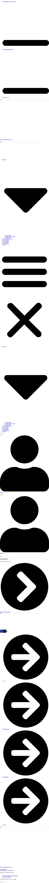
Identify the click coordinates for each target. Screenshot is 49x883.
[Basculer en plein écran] (1, 881)
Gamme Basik (8, 235)
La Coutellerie (5, 242)
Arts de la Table (6, 241)
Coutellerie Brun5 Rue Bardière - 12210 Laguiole (6, 870)
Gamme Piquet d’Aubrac (10, 236)
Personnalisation (6, 243)
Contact (4, 244)
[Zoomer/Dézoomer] (0, 881)
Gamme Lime (8, 237)
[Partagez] (3, 881)
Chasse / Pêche (6, 240)
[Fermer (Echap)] (4, 881)
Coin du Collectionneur (7, 238)
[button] (24, 295)
